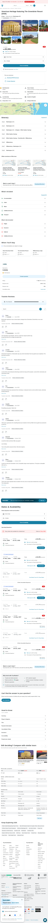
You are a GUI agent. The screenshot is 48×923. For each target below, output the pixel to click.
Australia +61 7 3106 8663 (40, 893)
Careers (5, 887)
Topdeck (28, 852)
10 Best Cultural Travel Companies (9, 828)
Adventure (40, 847)
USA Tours (18, 832)
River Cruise (40, 855)
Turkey (16, 861)
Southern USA (17, 830)
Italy (16, 849)
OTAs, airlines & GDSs (28, 898)
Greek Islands (12, 868)
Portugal (17, 852)
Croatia (10, 856)
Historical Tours (20, 835)
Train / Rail (40, 862)
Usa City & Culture (32, 828)
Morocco (4, 858)
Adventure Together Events (18, 891)
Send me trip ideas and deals (10, 911)
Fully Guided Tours (12, 835)
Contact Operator (11, 81)
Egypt (4, 856)
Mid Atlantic (23, 830)
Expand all (44, 117)
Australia (4, 849)
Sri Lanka (11, 850)
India (4, 865)
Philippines (11, 849)
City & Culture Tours (26, 832)
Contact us (37, 885)
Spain (16, 859)
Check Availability (24, 65)
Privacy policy (19, 918)
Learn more (43, 289)
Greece (10, 866)
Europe (4, 850)
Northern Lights (41, 853)
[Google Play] (38, 911)
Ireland (16, 847)
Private (39, 867)
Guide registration (27, 887)
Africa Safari (40, 857)
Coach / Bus (40, 860)
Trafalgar (28, 854)
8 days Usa (40, 828)
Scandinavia (17, 850)
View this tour (42, 627)
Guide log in (26, 888)
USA (16, 866)
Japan (10, 845)
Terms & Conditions (34, 919)
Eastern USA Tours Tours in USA (8, 832)
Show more (4, 339)
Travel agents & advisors (29, 894)
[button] (24, 51)
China (4, 863)
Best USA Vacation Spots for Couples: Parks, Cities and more (32, 825)
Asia (4, 847)
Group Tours (4, 835)
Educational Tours (41, 832)
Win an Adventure (5, 895)
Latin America (5, 852)
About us (3, 885)
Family (39, 866)
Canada (17, 863)
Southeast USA (30, 830)
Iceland (16, 845)
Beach (39, 864)
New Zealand (11, 847)
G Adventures (29, 849)
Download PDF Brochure (13, 77)
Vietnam (10, 854)
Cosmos (27, 847)
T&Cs (16, 918)
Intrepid (27, 850)
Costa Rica (17, 864)
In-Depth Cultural (41, 858)
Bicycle (39, 849)
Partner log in (26, 900)
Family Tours (33, 832)
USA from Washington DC (22, 828)
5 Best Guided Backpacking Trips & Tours (10, 825)
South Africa (5, 860)
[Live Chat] (45, 920)
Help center (37, 887)
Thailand (11, 852)
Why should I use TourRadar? (5, 897)
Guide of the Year (27, 885)
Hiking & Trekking (41, 851)
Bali (3, 861)
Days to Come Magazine (6, 892)
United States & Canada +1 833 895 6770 (40, 889)
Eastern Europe (12, 861)
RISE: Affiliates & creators (29, 895)
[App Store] (38, 909)
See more (38, 810)
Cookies (27, 919)
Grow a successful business (18, 897)
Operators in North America (7, 830)
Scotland (17, 857)
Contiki (27, 845)
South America (6, 854)
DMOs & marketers (28, 897)
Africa (4, 845)
